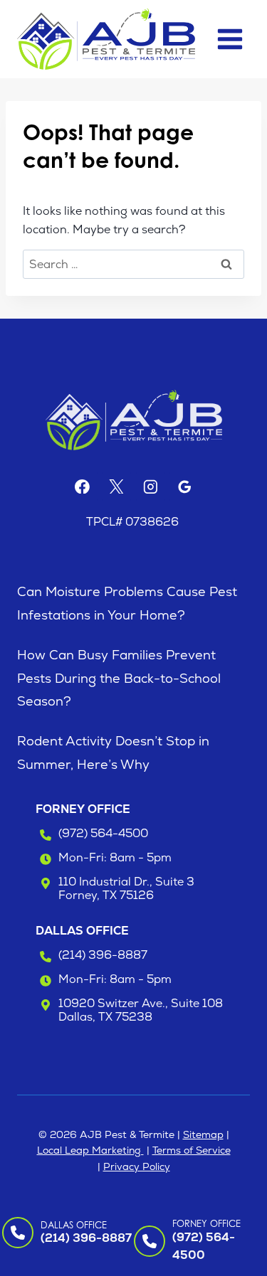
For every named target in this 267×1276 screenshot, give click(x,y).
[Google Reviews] (184, 486)
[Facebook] (83, 486)
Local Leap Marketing (90, 1150)
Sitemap (203, 1134)
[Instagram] (151, 486)
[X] (117, 486)
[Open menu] (229, 39)
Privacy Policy (136, 1166)
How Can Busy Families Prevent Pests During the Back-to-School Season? (119, 678)
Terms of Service (191, 1150)
